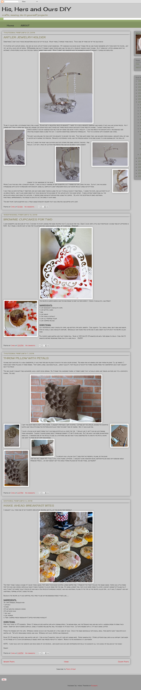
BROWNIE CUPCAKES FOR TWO (28, 219)
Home (10, 25)
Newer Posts (9, 661)
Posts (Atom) (71, 669)
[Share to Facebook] (45, 207)
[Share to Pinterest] (47, 207)
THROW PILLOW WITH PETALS (26, 358)
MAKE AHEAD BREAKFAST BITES (29, 505)
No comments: (30, 207)
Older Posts (123, 661)
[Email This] (39, 207)
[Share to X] (43, 207)
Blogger (94, 686)
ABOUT (25, 25)
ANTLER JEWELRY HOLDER (25, 37)
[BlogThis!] (41, 207)
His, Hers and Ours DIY (36, 9)
